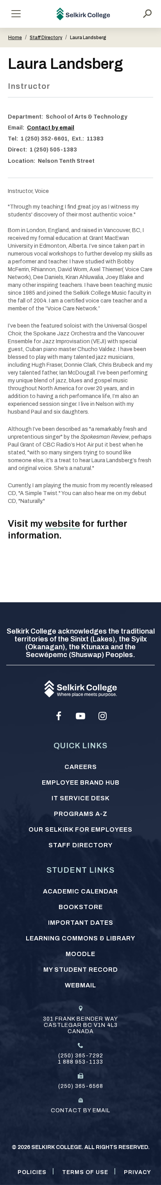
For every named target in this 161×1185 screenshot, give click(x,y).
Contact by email (50, 128)
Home (15, 37)
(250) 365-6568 (80, 1086)
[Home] (83, 14)
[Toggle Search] (147, 14)
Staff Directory (46, 37)
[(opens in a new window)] (58, 716)
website (62, 524)
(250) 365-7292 (80, 1056)
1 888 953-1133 (80, 1062)
